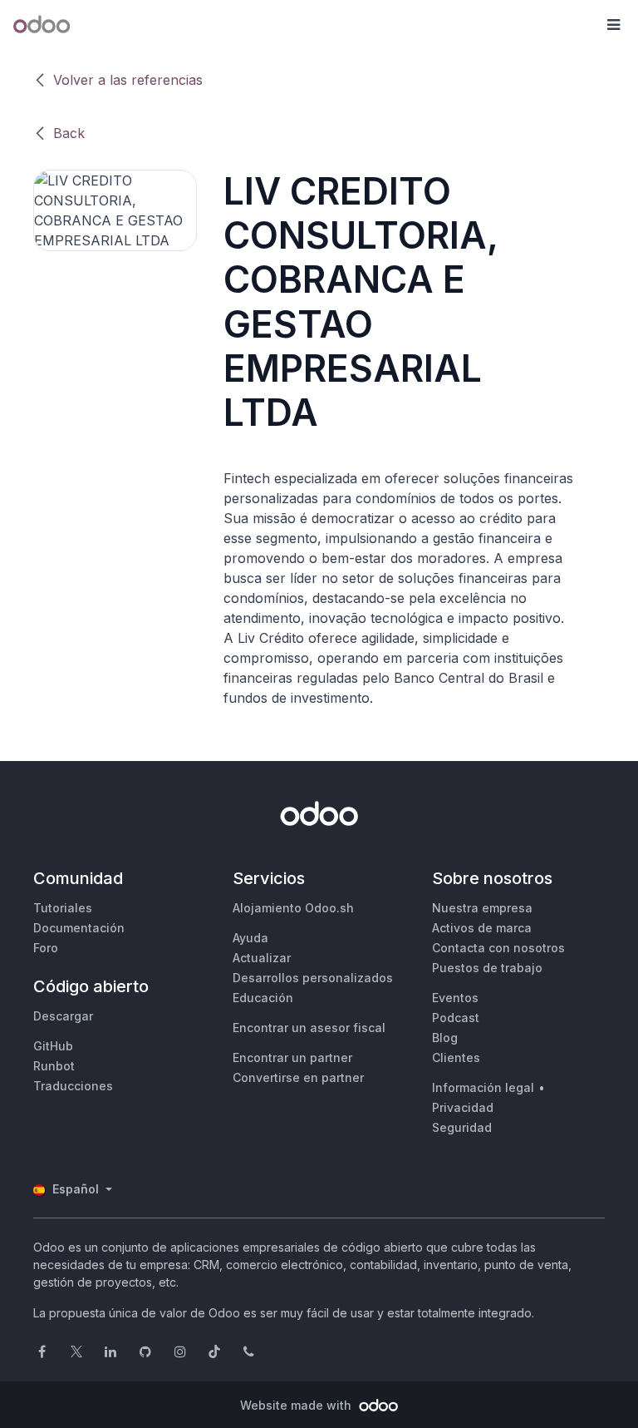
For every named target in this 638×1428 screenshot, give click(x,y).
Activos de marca (482, 928)
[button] (613, 25)
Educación (263, 998)
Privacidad (462, 1107)
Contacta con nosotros (498, 948)
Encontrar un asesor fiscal (309, 1027)
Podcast (455, 1017)
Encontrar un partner (292, 1057)
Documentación (79, 928)
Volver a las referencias (128, 80)
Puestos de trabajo (487, 968)
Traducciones (73, 1086)
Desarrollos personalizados (313, 978)
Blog (445, 1037)
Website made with (297, 1405)
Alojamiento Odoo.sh (293, 908)
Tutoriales (62, 908)
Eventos (455, 998)
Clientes (456, 1057)
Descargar (63, 1016)
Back (69, 133)
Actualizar (262, 958)
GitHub (53, 1046)
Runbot (54, 1066)
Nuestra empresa (482, 908)
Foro (45, 948)
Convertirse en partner (298, 1077)
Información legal (483, 1087)
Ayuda (250, 938)
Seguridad (462, 1127)
